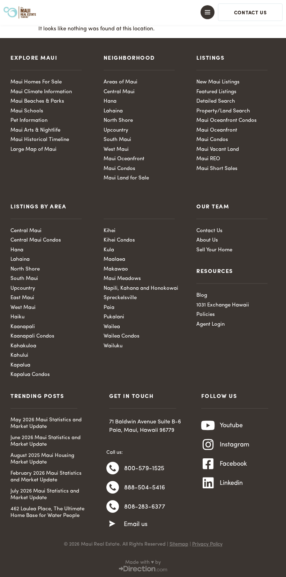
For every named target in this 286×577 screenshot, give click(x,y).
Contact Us (209, 231)
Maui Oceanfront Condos (226, 120)
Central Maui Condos (35, 240)
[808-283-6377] (112, 506)
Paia (109, 307)
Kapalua (20, 365)
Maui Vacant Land (217, 149)
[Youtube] (208, 425)
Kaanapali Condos (32, 336)
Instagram (234, 445)
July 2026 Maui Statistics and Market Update (44, 495)
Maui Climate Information (41, 92)
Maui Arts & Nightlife (35, 130)
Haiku (17, 317)
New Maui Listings (218, 82)
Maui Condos (119, 168)
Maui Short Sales (217, 168)
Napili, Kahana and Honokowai (141, 288)
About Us (207, 240)
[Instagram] (208, 444)
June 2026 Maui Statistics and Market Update (45, 441)
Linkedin (231, 483)
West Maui (116, 149)
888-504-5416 (144, 487)
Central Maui (119, 92)
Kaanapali (22, 327)
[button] (143, 12)
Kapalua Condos (30, 374)
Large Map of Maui (33, 149)
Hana (110, 101)
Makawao (116, 269)
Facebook (233, 464)
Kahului (19, 355)
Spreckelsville (120, 298)
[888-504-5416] (112, 487)
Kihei (109, 231)
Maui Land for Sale (126, 178)
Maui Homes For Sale (36, 82)
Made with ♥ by (143, 562)
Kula (109, 250)
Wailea (112, 327)
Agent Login (210, 324)
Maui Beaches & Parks (37, 101)
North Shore (118, 120)
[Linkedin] (208, 483)
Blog (201, 295)
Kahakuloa (23, 346)
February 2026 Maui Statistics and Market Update (46, 477)
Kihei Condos (119, 240)
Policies (205, 314)
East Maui (22, 298)
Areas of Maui (120, 82)
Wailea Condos (122, 336)
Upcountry (116, 130)
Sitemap (179, 544)
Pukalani (114, 317)
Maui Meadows (122, 278)
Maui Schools (26, 111)
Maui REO (208, 159)
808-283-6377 (144, 507)
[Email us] (112, 524)
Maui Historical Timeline (39, 139)
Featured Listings (216, 92)
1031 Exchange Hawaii (222, 305)
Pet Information (28, 120)
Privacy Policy (207, 544)
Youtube (231, 425)
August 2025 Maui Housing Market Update (42, 459)
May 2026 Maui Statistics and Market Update (46, 423)
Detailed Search (215, 101)
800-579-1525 (144, 468)
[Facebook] (208, 464)
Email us (136, 524)
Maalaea (114, 259)
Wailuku (113, 346)
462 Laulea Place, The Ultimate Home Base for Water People (47, 512)
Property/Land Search (223, 111)
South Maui (117, 139)
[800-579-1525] (112, 468)
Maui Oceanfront (124, 159)
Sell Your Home (214, 250)
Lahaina (113, 111)
